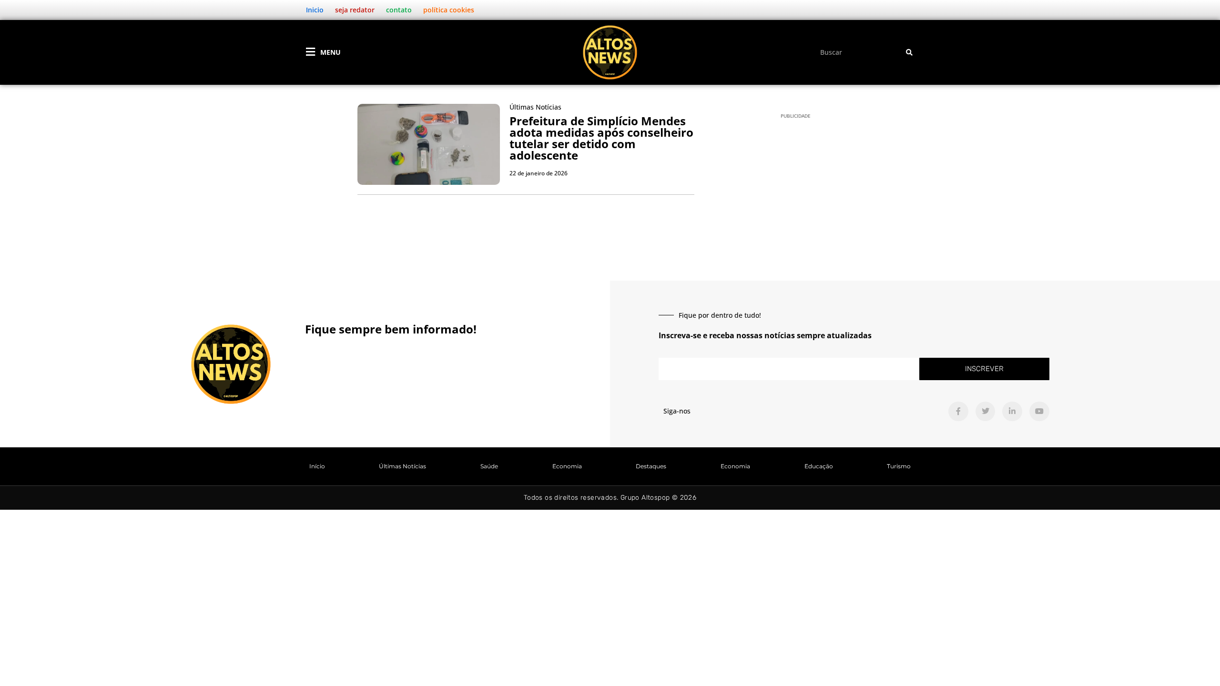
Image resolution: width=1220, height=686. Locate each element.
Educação (818, 466)
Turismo (899, 466)
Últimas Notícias (402, 466)
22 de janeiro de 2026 (538, 173)
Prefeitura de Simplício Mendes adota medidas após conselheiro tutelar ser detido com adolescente (601, 138)
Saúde (489, 466)
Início (317, 466)
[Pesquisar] (909, 52)
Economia (567, 466)
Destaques (651, 466)
